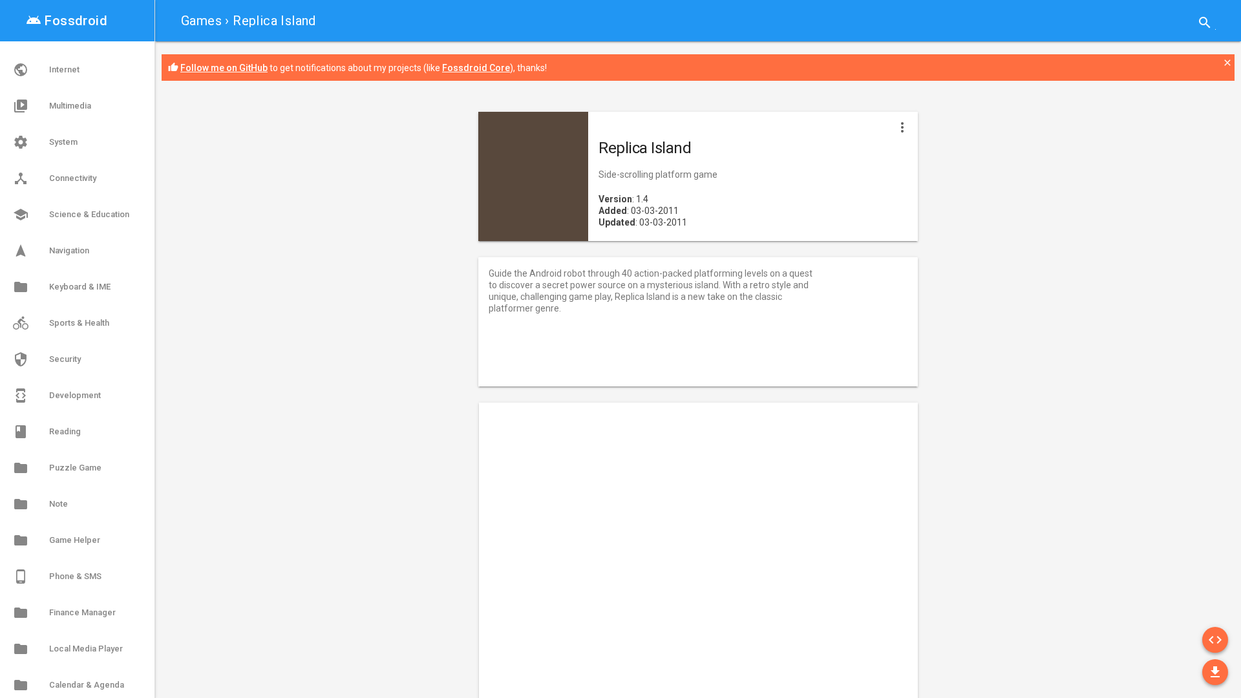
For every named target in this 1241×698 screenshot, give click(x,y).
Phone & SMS (57, 576)
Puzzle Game (57, 468)
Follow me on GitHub (224, 68)
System (45, 142)
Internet (46, 70)
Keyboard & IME (62, 287)
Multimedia (52, 106)
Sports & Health (61, 323)
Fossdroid (66, 20)
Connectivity (54, 178)
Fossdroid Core (476, 68)
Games (201, 20)
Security (47, 359)
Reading (47, 431)
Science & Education (71, 214)
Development (57, 395)
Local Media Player (68, 649)
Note (40, 504)
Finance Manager (64, 612)
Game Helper (56, 540)
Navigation (51, 251)
